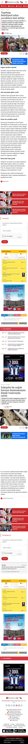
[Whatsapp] (21, 705)
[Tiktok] (19, 705)
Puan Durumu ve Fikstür (15, 715)
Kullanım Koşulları (8, 725)
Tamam (22, 742)
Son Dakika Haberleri (15, 718)
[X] (9, 705)
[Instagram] (11, 705)
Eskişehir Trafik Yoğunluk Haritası (15, 714)
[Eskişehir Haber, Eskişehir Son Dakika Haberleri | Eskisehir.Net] (14, 2)
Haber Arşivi (15, 720)
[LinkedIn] (14, 705)
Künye (13, 724)
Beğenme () (16, 571)
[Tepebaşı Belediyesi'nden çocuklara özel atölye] (14, 43)
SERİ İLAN (7, 724)
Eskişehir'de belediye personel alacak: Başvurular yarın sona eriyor (16, 337)
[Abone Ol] (26, 53)
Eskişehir (12, 6)
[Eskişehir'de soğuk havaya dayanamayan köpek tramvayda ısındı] (14, 417)
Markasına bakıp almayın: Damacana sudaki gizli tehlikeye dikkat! (16, 333)
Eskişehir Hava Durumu (15, 711)
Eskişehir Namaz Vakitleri (15, 712)
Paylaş (4, 53)
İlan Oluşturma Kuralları (12, 727)
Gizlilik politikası (15, 742)
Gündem (19, 6)
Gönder (5, 241)
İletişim (21, 727)
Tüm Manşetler (15, 717)
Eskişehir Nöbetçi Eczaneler (15, 709)
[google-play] (20, 731)
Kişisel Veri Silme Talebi (19, 725)
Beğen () (9, 571)
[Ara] (26, 2)
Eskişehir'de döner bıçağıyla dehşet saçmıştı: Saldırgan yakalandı (16, 345)
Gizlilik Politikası (20, 724)
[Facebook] (6, 705)
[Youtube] (16, 705)
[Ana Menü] (2, 2)
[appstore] (8, 731)
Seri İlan (5, 6)
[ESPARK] (14, 368)
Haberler (2, 9)
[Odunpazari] (14, 297)
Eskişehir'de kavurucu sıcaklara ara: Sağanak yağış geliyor (16, 349)
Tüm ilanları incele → (22, 251)
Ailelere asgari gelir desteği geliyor (15, 341)
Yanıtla (4, 571)
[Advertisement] (14, 454)
